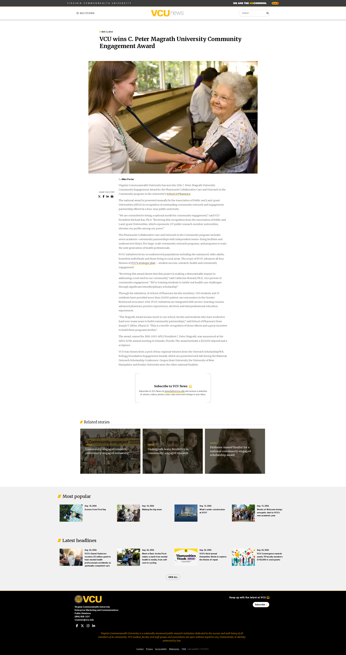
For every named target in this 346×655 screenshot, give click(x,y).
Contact (140, 649)
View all (173, 577)
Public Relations (83, 613)
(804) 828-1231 (82, 616)
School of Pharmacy (178, 193)
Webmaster (174, 649)
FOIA (184, 649)
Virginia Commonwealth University (99, 3)
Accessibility (161, 649)
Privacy (149, 649)
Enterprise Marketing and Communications (96, 610)
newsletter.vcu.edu (174, 391)
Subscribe (260, 604)
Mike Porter (128, 179)
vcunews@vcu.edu (84, 620)
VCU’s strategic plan (143, 263)
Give (274, 3)
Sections (87, 13)
